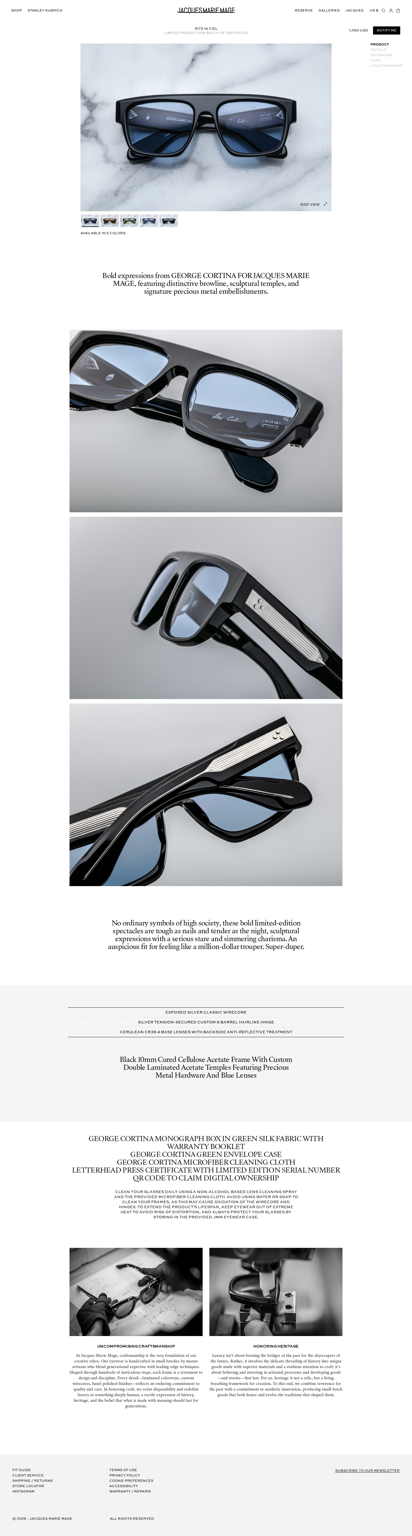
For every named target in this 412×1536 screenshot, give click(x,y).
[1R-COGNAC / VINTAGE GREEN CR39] (110, 221)
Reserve (304, 10)
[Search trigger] (384, 11)
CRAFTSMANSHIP (387, 66)
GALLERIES (329, 10)
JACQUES (354, 10)
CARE (376, 60)
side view (310, 204)
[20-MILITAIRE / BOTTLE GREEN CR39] (129, 221)
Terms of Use (123, 1470)
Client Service (28, 1475)
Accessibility (123, 1486)
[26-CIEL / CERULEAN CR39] (90, 221)
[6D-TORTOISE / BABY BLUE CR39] (149, 221)
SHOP (16, 10)
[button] (398, 10)
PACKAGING (382, 55)
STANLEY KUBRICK (45, 10)
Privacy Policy (124, 1475)
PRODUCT (380, 44)
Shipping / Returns (32, 1481)
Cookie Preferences (131, 1481)
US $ (374, 10)
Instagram (23, 1491)
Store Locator (28, 1486)
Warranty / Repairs (130, 1491)
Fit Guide (21, 1470)
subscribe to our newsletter (367, 1471)
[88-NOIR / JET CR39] (168, 221)
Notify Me (387, 31)
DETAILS (378, 50)
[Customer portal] (391, 11)
